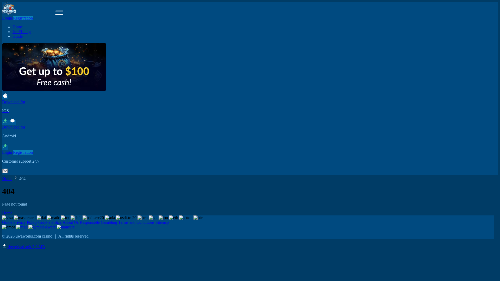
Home (17, 27)
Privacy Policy (25, 222)
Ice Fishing (21, 31)
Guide (17, 36)
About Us (71, 222)
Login (7, 18)
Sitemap (162, 222)
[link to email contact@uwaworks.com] (5, 172)
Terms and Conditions (136, 222)
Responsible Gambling (98, 222)
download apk (26, 247)
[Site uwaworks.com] (28, 13)
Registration (23, 18)
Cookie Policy (50, 222)
